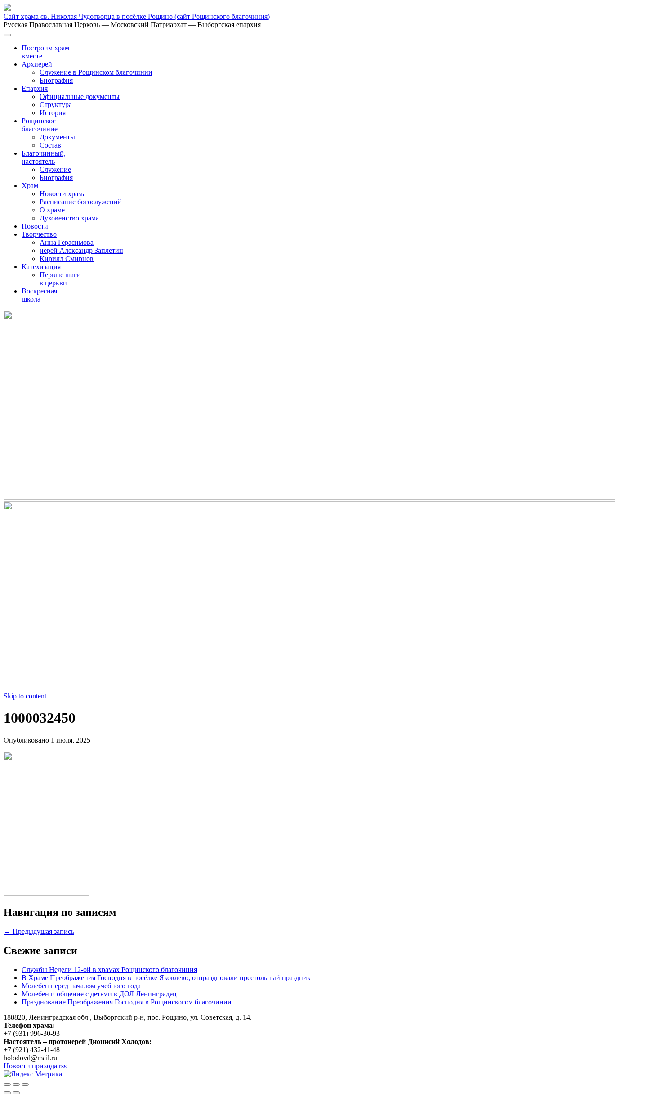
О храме (52, 210)
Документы (57, 137)
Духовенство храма (69, 218)
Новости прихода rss (35, 1066)
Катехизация (41, 266)
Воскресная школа (39, 295)
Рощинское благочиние (40, 125)
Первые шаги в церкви (60, 279)
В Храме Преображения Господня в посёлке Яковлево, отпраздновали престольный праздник (166, 977)
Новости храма (63, 194)
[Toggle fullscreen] (16, 1084)
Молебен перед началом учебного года (81, 986)
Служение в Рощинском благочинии (96, 72)
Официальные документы (80, 96)
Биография (56, 80)
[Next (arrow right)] (16, 1092)
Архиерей (37, 64)
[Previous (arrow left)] (7, 1092)
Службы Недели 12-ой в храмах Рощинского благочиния (109, 969)
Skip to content (25, 696)
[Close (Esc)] (7, 1084)
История (53, 113)
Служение (55, 169)
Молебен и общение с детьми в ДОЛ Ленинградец (99, 994)
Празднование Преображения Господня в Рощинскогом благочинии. (127, 1002)
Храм (30, 185)
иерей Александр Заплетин (81, 250)
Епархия (35, 88)
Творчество (39, 234)
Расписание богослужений (81, 202)
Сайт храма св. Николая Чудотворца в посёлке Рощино (137, 16)
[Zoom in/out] (25, 1084)
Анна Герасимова (67, 242)
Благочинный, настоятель (44, 157)
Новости (35, 226)
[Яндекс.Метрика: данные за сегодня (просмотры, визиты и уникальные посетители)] (33, 1074)
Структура (56, 104)
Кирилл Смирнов (67, 258)
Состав (50, 145)
